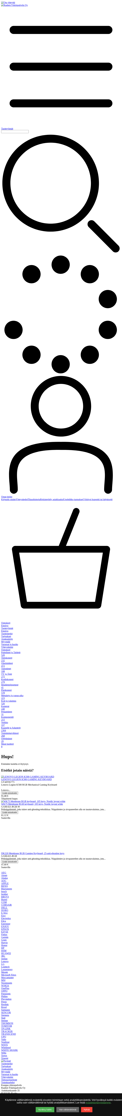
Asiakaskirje (7, 639)
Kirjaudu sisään (8, 499)
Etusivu (4, 625)
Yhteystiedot (22, 499)
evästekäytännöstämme (98, 1102)
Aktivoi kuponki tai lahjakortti (98, 499)
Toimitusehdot (8, 1082)
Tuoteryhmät (7, 628)
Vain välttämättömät (67, 1110)
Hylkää (87, 1110)
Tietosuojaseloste (9, 1079)
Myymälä (5, 641)
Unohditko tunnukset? (73, 499)
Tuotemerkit (6, 633)
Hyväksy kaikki (45, 1110)
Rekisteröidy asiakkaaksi (51, 499)
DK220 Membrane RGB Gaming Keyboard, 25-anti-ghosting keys (32, 853)
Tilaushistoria (34, 499)
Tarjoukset (6, 636)
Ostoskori (5, 649)
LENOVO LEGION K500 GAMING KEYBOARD (26, 779)
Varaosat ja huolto (9, 644)
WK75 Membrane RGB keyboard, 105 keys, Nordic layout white (32, 804)
